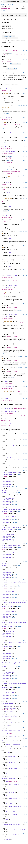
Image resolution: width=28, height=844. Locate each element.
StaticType (10, 386)
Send (7, 382)
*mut (4, 531)
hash (5, 187)
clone (6, 93)
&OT (18, 292)
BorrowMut (12, 446)
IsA (7, 719)
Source (3, 10)
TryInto (14, 834)
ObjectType (13, 285)
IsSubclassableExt (9, 741)
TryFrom (14, 814)
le (2, 345)
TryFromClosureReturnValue (12, 824)
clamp (4, 261)
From (10, 468)
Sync (7, 398)
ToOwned (11, 792)
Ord (7, 215)
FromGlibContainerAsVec (11, 472)
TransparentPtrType (11, 811)
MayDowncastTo (6, 749)
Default (9, 133)
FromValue (8, 706)
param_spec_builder (11, 176)
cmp (5, 220)
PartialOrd (6, 316)
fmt (5, 122)
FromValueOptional (8, 703)
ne (2, 305)
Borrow (10, 440)
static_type (8, 391)
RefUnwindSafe (10, 411)
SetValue (9, 160)
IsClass (8, 744)
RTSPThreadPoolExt (9, 778)
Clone (8, 89)
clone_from (5, 107)
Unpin (7, 416)
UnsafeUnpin (9, 419)
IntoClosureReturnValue (11, 730)
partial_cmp (8, 321)
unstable (19, 105)
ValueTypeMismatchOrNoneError (9, 709)
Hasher (8, 192)
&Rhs (8, 307)
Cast (10, 454)
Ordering (7, 221)
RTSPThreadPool (12, 2)
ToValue (12, 803)
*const (5, 476)
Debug (8, 118)
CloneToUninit (13, 460)
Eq (6, 146)
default (6, 137)
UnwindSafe (9, 424)
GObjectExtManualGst (9, 716)
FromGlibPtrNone (6, 481)
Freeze (7, 408)
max (3, 233)
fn (15, 169)
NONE (10, 53)
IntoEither (12, 736)
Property (11, 762)
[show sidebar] (1, 1)
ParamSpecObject (7, 158)
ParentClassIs (11, 275)
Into (12, 722)
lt (2, 334)
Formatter (5, 124)
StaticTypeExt (13, 784)
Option (4, 55)
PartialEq (5, 287)
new (8, 59)
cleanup (9, 73)
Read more (6, 113)
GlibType (19, 474)
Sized (9, 206)
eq (5, 292)
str (19, 169)
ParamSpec (9, 156)
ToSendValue (12, 798)
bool (3, 293)
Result (17, 124)
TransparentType (14, 806)
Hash (7, 183)
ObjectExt (12, 756)
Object (14, 280)
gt (2, 358)
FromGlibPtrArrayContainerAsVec (14, 582)
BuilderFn (9, 169)
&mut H (4, 189)
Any (9, 434)
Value (10, 733)
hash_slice (8, 198)
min (3, 247)
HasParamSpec (11, 151)
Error (6, 711)
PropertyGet (12, 768)
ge (2, 369)
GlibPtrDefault (7, 474)
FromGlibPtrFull (6, 484)
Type (18, 391)
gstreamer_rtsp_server (7, 4)
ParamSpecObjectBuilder (11, 171)
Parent (8, 280)
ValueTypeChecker (10, 708)
